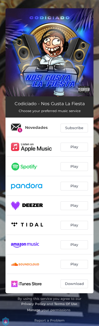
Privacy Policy (33, 304)
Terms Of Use (65, 304)
